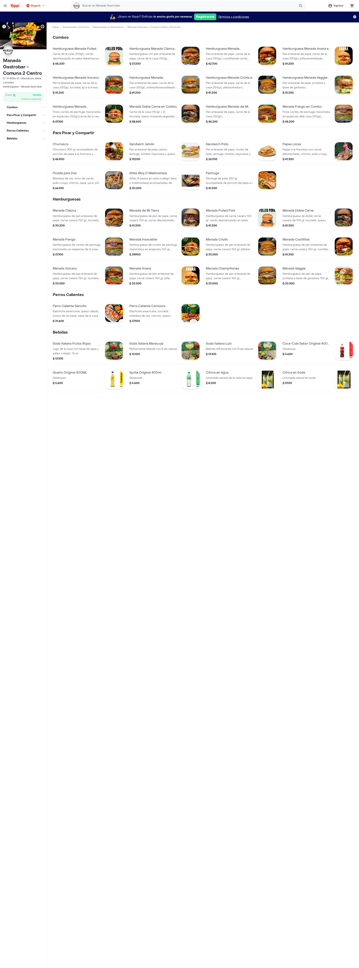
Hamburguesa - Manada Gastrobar (22, 86)
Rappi (56, 27)
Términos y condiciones (233, 17)
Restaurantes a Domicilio (76, 27)
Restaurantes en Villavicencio (108, 27)
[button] (36, 6)
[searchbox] (188, 5)
